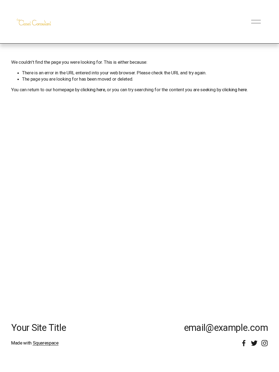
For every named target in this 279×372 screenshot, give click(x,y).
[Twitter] (254, 343)
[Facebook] (244, 343)
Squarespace (46, 343)
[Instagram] (264, 343)
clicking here (92, 89)
